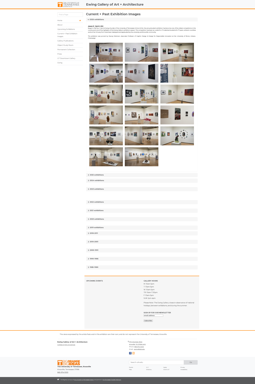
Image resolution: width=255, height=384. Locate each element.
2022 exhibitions (96, 202)
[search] (70, 14)
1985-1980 (93, 267)
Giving (59, 63)
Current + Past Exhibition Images (67, 35)
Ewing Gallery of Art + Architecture (115, 4)
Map (130, 369)
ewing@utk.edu (139, 349)
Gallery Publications (65, 41)
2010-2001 (93, 242)
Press (59, 54)
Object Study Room (65, 45)
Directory (149, 369)
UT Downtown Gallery (66, 58)
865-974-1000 (62, 372)
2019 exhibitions (96, 227)
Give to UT (166, 369)
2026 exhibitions (96, 19)
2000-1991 (93, 250)
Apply (165, 367)
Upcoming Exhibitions (66, 29)
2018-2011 (93, 233)
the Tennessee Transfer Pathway (112, 379)
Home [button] (59, 20)
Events (131, 367)
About (59, 25)
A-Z (147, 367)
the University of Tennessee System (84, 379)
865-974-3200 (139, 347)
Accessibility (183, 369)
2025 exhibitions (96, 175)
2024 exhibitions (96, 180)
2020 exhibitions (96, 219)
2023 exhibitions (96, 189)
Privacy (182, 367)
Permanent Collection (66, 50)
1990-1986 (93, 259)
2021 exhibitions (96, 210)
